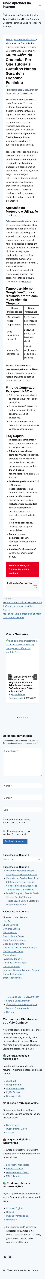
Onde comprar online (13, 944)
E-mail (8, 798)
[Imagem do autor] (22, 86)
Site (6, 810)
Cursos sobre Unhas (13, 951)
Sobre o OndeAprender (18, 1000)
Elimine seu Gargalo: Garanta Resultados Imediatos (19, 569)
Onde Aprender (14, 1096)
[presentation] (22, 655)
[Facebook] (5, 1257)
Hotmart (26, 281)
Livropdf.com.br (14, 1084)
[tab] (17, 717)
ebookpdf (11, 1081)
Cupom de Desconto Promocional (20, 947)
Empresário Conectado (18, 1165)
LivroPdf (7, 921)
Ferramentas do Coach (17, 1172)
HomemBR (11, 1219)
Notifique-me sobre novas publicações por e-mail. (16, 832)
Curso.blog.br (10, 932)
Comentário (11, 751)
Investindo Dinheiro (13, 959)
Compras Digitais (11, 928)
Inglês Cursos (13, 1092)
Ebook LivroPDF (11, 925)
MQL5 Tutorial (13, 1176)
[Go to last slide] (10, 677)
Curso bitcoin (9, 955)
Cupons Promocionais (17, 1216)
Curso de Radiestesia (13, 974)
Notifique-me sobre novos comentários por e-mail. (16, 821)
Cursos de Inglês (11, 966)
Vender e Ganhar (14, 1168)
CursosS (10, 1132)
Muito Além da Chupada (19, 221)
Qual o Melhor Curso (13, 936)
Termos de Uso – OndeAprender (22, 997)
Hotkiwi (10, 1212)
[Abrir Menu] (40, 5)
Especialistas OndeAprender (23, 90)
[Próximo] (35, 677)
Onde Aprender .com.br (15, 940)
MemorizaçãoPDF (15, 1088)
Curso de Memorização (14, 962)
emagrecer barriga (12, 977)
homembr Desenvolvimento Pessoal (21, 970)
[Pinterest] (10, 1257)
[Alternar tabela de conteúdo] (34, 587)
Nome (8, 786)
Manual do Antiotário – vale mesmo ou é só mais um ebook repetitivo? (22, 602)
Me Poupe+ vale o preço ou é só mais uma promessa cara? (22, 614)
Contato (10, 1012)
